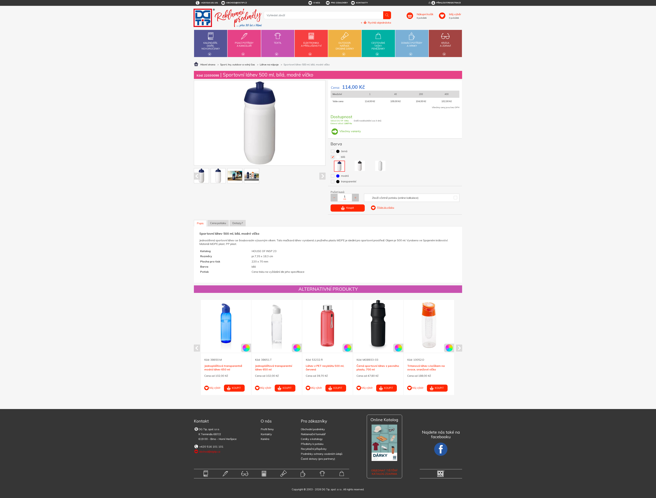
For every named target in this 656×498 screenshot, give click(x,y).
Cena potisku (218, 223)
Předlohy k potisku (312, 444)
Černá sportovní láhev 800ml (375, 369)
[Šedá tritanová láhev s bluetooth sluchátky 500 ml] (429, 325)
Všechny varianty (350, 131)
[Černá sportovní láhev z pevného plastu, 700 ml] (277, 325)
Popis (200, 223)
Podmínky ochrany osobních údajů (321, 453)
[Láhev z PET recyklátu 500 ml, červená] (226, 325)
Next (322, 176)
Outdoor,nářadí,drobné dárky (345, 45)
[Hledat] (387, 15)
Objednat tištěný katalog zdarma (384, 472)
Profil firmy (267, 429)
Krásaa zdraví (445, 44)
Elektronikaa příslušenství (311, 44)
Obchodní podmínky (313, 429)
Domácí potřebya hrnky (411, 44)
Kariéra (265, 439)
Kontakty (362, 2)
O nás (316, 2)
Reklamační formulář (313, 434)
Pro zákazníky (339, 2)
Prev (197, 176)
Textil (278, 42)
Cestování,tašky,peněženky (378, 45)
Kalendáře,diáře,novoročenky (211, 45)
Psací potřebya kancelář (244, 44)
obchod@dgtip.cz (236, 2)
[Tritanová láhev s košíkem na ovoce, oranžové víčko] (327, 325)
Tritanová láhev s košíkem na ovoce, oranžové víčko (324, 367)
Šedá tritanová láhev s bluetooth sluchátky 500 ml (428, 367)
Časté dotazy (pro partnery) (318, 458)
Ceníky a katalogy (312, 439)
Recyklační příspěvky (314, 449)
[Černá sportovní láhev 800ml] (378, 329)
